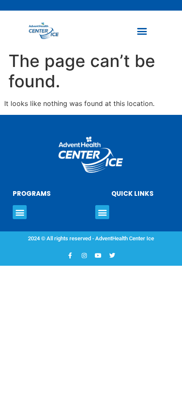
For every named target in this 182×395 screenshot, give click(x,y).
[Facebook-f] (70, 255)
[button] (142, 31)
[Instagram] (84, 255)
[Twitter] (112, 255)
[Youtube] (98, 255)
